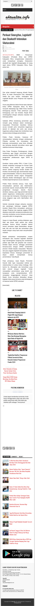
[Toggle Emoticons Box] (4, 406)
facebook (15, 5)
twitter (12, 5)
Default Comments (17, 390)
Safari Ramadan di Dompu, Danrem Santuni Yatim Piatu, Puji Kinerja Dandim (10, 371)
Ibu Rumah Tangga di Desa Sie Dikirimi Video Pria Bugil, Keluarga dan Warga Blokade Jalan (19, 533)
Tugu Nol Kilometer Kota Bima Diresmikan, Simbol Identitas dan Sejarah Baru (20, 514)
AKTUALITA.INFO (8, 55)
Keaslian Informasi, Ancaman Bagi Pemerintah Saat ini (18, 505)
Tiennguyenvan (17, 602)
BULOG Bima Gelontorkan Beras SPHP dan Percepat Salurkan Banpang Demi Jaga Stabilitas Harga (20, 541)
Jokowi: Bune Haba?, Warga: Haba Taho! (19, 478)
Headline (6, 47)
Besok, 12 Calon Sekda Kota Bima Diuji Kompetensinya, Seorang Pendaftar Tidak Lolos (20, 489)
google (18, 5)
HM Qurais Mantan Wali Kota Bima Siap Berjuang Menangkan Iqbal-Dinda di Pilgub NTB (17, 336)
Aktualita (13, 601)
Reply (5, 46)
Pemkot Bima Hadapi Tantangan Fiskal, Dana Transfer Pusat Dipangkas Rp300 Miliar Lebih (19, 498)
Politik (10, 47)
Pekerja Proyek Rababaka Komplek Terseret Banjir (20, 523)
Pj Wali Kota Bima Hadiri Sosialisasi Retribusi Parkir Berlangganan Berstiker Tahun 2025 (19, 463)
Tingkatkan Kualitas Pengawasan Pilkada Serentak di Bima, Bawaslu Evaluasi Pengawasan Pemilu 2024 (17, 358)
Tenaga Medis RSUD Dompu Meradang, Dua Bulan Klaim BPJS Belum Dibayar (10, 379)
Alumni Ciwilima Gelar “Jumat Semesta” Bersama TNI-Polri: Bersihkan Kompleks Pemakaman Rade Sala (19, 471)
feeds (21, 5)
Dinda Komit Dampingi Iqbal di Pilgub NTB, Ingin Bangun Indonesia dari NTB (16, 314)
